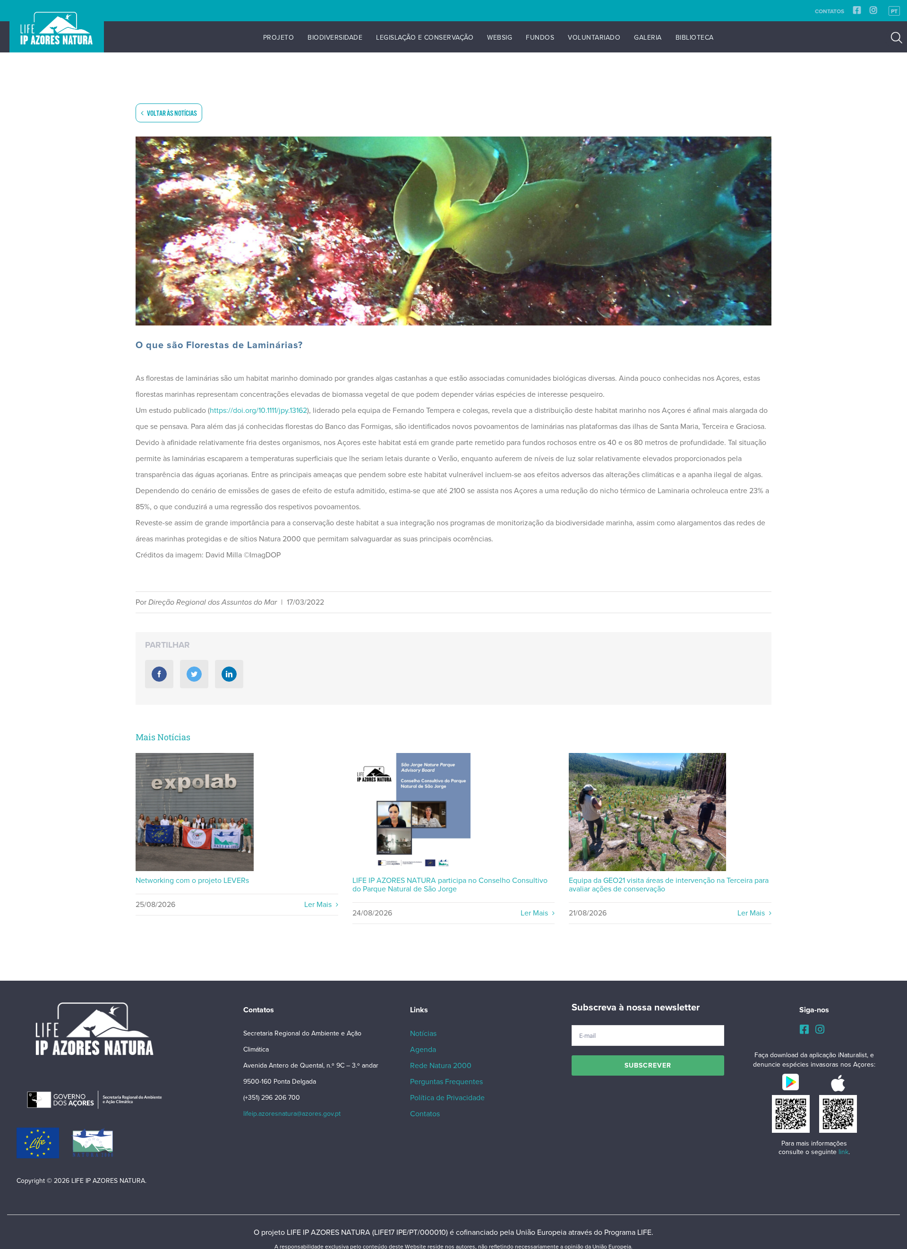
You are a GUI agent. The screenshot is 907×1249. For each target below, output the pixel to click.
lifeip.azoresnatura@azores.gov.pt (292, 1114)
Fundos (540, 38)
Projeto (278, 38)
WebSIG (499, 38)
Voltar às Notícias (171, 113)
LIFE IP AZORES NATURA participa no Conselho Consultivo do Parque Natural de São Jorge (411, 812)
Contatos (829, 11)
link (843, 1152)
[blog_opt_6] (453, 231)
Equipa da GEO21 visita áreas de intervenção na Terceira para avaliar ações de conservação (647, 812)
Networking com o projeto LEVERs (194, 812)
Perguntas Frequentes (446, 1081)
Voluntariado (594, 38)
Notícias (423, 1033)
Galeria (648, 38)
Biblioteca (695, 38)
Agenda (423, 1049)
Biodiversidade (335, 38)
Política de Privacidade (447, 1098)
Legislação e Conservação (424, 38)
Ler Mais (319, 904)
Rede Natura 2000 (440, 1065)
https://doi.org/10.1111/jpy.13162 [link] (258, 410)
